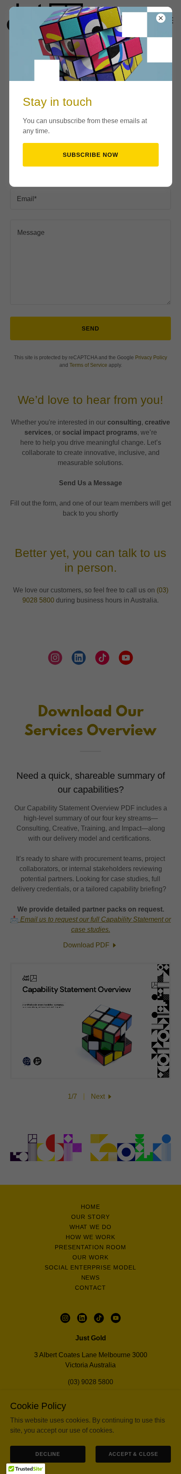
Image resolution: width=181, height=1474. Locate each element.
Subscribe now (90, 154)
